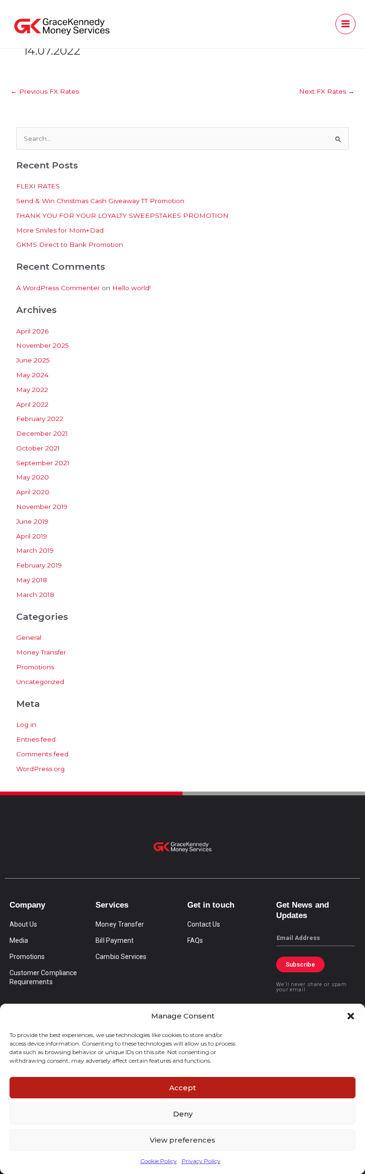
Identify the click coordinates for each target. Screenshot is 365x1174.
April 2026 (32, 331)
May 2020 (32, 477)
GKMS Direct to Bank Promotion (69, 244)
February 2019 (39, 565)
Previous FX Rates (44, 91)
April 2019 (31, 536)
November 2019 (41, 506)
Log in (26, 724)
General (28, 637)
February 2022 (39, 418)
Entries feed (36, 739)
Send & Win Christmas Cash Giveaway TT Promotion (100, 201)
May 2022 (32, 389)
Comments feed (42, 754)
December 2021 (42, 433)
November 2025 (42, 345)
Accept (182, 1087)
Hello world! (131, 288)
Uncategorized (40, 681)
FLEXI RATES (38, 186)
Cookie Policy (158, 1160)
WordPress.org (40, 769)
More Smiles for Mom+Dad (60, 230)
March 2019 (35, 550)
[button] (350, 1016)
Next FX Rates (327, 91)
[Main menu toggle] (346, 24)
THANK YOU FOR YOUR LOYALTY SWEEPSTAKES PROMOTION (122, 215)
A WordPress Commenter (58, 288)
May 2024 (32, 375)
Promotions (35, 667)
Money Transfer (41, 652)
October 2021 (38, 448)
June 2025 (33, 360)
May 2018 (31, 580)
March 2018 (35, 594)
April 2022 (32, 404)
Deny (182, 1113)
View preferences (182, 1140)
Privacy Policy (201, 1160)
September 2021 (42, 463)
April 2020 (32, 492)
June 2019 (32, 521)
